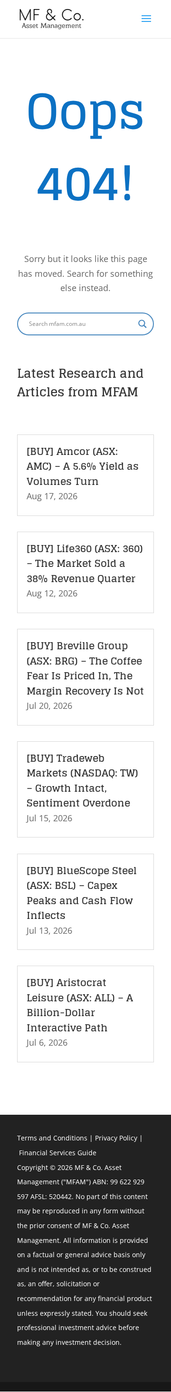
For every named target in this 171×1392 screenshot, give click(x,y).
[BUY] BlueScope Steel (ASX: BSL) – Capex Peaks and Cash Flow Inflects (82, 893)
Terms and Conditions (52, 1137)
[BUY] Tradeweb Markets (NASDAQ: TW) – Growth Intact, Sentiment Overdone (82, 780)
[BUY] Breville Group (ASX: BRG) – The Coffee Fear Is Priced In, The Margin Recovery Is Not (85, 668)
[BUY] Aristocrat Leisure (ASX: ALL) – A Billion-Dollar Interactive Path (80, 1005)
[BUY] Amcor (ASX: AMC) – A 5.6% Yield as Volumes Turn (83, 466)
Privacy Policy (116, 1137)
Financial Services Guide (57, 1152)
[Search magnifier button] (142, 324)
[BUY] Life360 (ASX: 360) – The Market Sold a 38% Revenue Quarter (85, 563)
